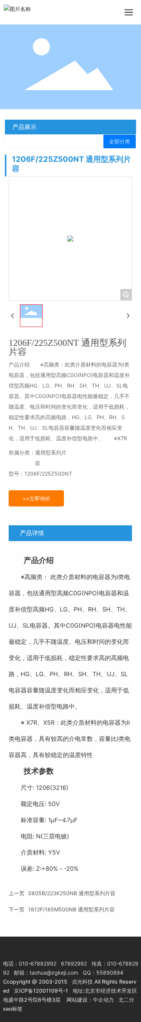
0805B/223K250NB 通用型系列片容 (71, 893)
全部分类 (119, 141)
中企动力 (103, 999)
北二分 (126, 999)
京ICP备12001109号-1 (41, 990)
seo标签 (13, 1008)
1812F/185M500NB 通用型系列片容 (71, 909)
